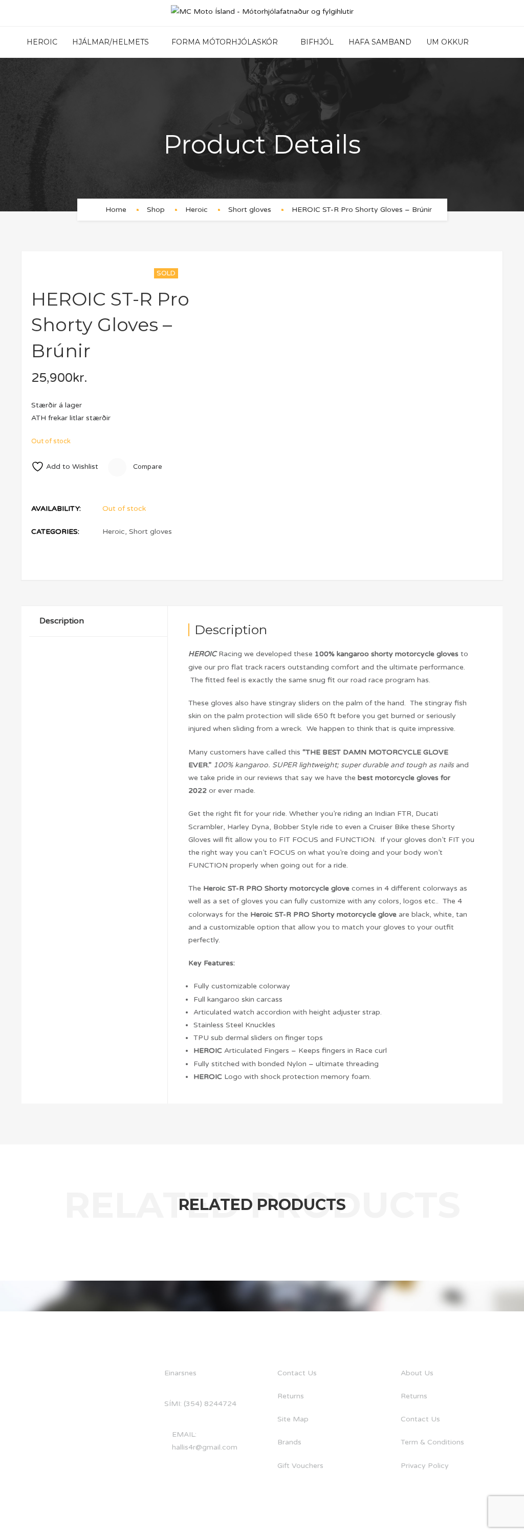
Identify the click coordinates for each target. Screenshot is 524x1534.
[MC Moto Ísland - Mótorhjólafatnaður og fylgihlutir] (262, 13)
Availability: (56, 508)
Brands (289, 1442)
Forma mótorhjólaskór (224, 42)
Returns (290, 1396)
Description (61, 621)
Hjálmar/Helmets (110, 42)
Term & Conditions (432, 1442)
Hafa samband (379, 42)
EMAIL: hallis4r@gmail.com (204, 1441)
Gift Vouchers (300, 1465)
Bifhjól (317, 42)
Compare (147, 467)
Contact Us (297, 1373)
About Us (417, 1373)
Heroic (42, 42)
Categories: (55, 531)
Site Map (293, 1419)
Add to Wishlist (72, 466)
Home (115, 209)
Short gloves (249, 209)
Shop (156, 209)
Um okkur (447, 42)
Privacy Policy (425, 1465)
